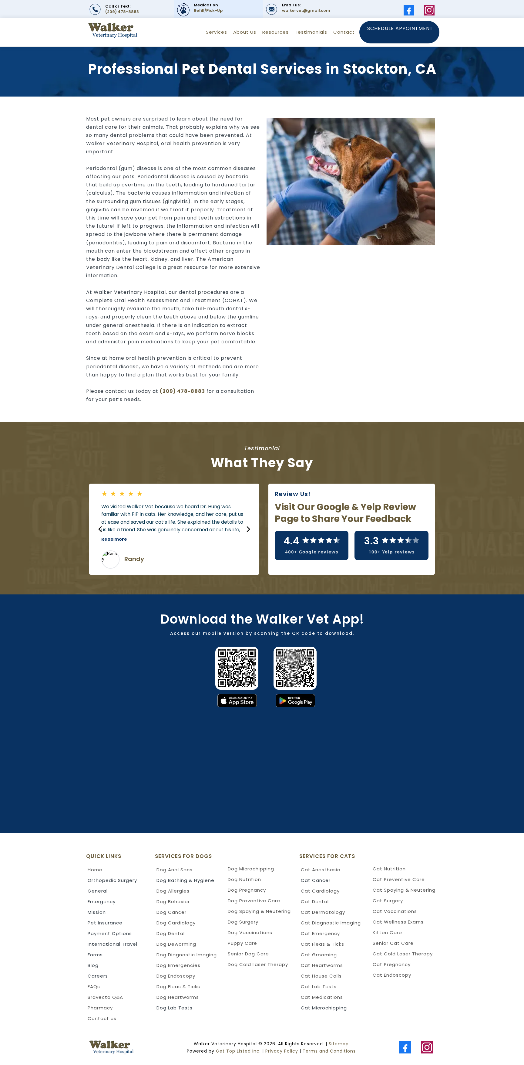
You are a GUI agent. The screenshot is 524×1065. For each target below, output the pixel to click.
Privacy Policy (281, 1051)
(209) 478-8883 (122, 12)
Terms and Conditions (329, 1051)
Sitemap (339, 1044)
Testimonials (311, 32)
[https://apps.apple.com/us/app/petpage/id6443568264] (131, 700)
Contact (344, 32)
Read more (114, 539)
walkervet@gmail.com (306, 10)
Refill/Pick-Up (208, 10)
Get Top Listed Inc (238, 1051)
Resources (275, 32)
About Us (244, 32)
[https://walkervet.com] (132, 1047)
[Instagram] (429, 10)
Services (216, 32)
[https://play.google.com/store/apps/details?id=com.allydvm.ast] (397, 700)
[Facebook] (409, 10)
